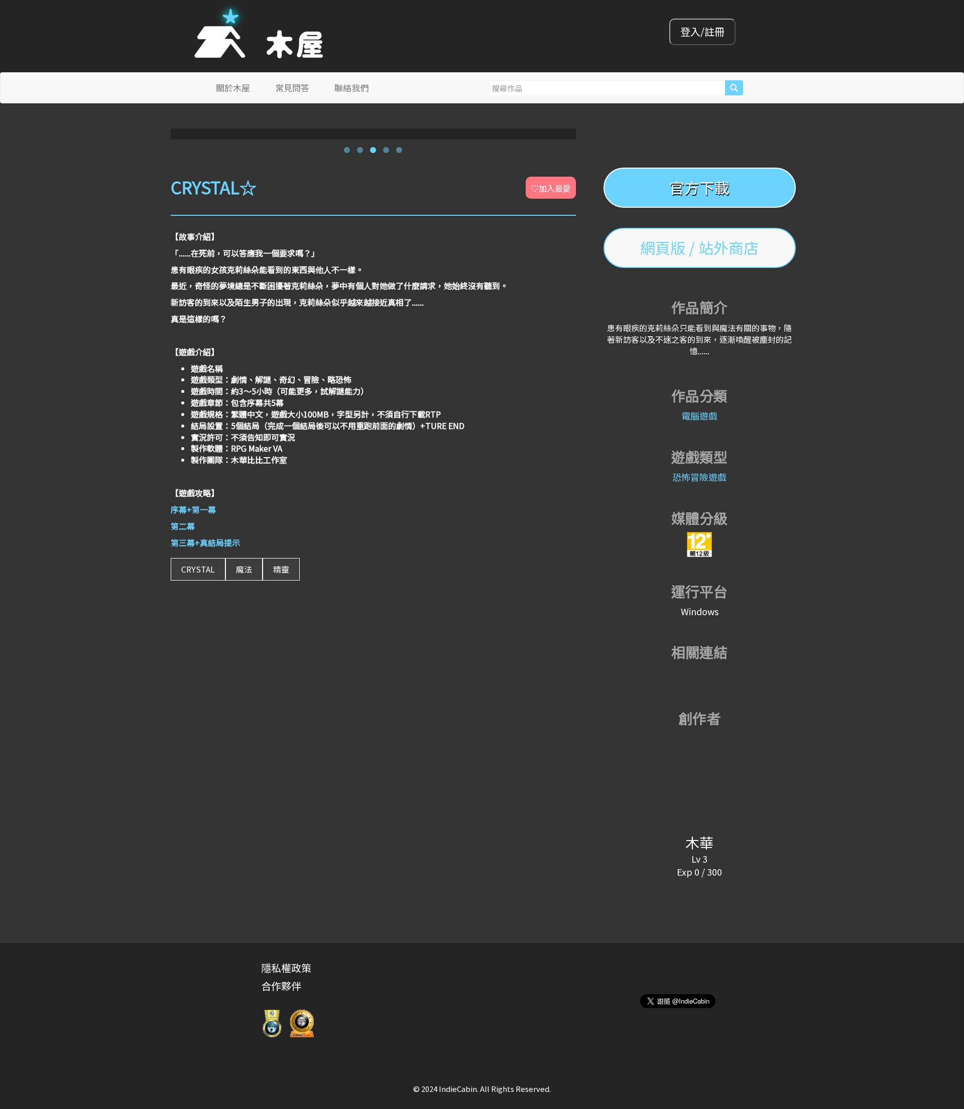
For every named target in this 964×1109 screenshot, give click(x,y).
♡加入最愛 (551, 188)
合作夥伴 (281, 986)
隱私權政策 (286, 967)
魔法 (244, 569)
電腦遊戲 (699, 415)
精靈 (281, 569)
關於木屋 (233, 87)
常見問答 (292, 87)
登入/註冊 (702, 31)
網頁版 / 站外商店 (699, 247)
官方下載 (699, 187)
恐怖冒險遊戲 (699, 476)
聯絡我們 (351, 87)
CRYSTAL (198, 569)
